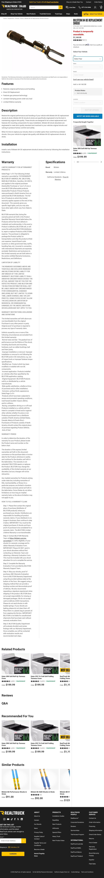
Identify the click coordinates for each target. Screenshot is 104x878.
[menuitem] (4, 14)
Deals (76, 14)
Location (75, 99)
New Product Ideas (58, 840)
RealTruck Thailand (77, 856)
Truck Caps (58, 14)
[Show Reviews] (80, 40)
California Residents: (57, 178)
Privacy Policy (38, 832)
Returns (91, 838)
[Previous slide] (74, 162)
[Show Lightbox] (36, 46)
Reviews (73, 826)
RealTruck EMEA (76, 848)
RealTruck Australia (77, 844)
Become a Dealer (39, 849)
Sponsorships (75, 830)
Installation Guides (58, 816)
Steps (68, 14)
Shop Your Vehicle (17, 14)
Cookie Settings (75, 872)
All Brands (55, 828)
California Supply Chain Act (61, 872)
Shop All (4, 14)
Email (2, 837)
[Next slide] (101, 162)
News (36, 828)
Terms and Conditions (87, 872)
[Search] (60, 7)
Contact (88, 2)
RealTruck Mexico (76, 852)
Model (75, 71)
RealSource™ (75, 818)
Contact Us (92, 818)
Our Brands (37, 824)
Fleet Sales (92, 864)
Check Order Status (95, 834)
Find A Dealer (93, 842)
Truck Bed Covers (45, 14)
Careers (36, 820)
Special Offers (56, 832)
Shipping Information (95, 830)
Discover (4, 19)
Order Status (98, 2)
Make (74, 63)
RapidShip (55, 820)
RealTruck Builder (53, 2)
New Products (31, 14)
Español (91, 860)
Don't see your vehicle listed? (83, 79)
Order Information (94, 822)
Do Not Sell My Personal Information (43, 872)
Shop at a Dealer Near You (74, 2)
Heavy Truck (56, 836)
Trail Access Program (77, 834)
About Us (37, 816)
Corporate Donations (77, 822)
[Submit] (23, 840)
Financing (92, 826)
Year (74, 55)
